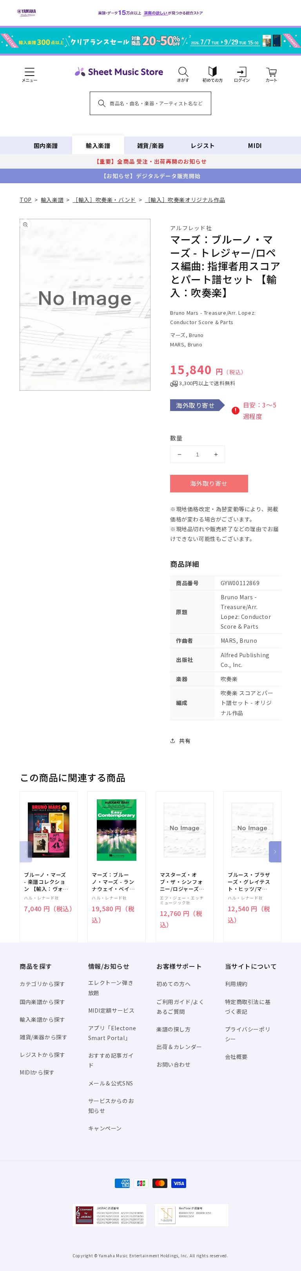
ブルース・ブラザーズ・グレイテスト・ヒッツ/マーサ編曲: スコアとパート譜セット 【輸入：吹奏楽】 (249, 882)
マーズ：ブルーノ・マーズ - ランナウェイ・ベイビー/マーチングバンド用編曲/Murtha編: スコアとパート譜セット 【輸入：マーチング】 (114, 882)
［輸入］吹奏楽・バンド (104, 200)
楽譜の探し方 (173, 1029)
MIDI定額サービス (111, 1010)
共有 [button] (184, 741)
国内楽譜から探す (42, 1002)
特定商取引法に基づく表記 (248, 1006)
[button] (183, 71)
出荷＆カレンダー (179, 1047)
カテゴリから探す (42, 984)
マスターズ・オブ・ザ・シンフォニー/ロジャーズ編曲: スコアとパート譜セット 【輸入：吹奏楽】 (182, 882)
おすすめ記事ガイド (111, 1060)
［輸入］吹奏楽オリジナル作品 (185, 200)
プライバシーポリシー (248, 1034)
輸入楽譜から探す (42, 1019)
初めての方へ (173, 984)
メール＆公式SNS (110, 1083)
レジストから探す (42, 1054)
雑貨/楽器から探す (43, 1037)
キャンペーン (105, 1128)
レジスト (202, 145)
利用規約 (236, 984)
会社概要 (236, 1056)
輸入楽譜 (98, 145)
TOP (26, 200)
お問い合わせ (173, 1064)
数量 (176, 438)
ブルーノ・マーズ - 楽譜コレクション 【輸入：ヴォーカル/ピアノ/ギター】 (46, 882)
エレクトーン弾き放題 (111, 987)
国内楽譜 (46, 145)
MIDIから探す (37, 1072)
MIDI (255, 145)
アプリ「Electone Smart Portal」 (112, 1033)
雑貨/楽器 (150, 145)
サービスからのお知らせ (111, 1105)
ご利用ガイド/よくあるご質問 (180, 1006)
